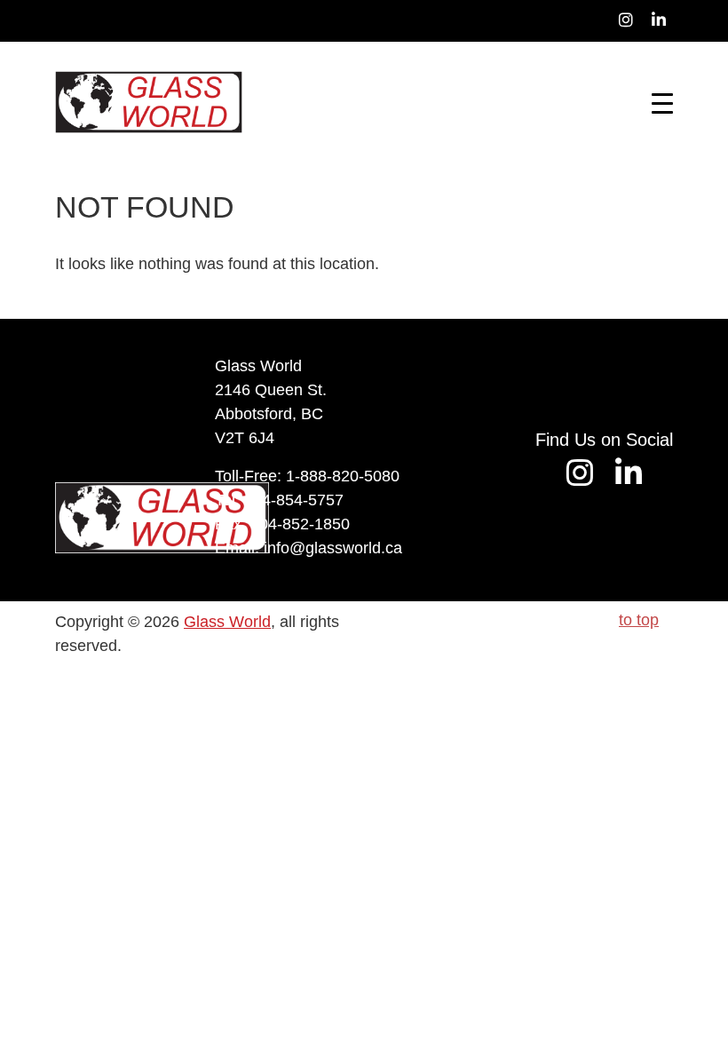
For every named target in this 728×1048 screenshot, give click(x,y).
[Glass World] (148, 102)
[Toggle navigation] (662, 102)
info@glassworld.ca (333, 548)
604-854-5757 (294, 500)
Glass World (227, 622)
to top (639, 620)
